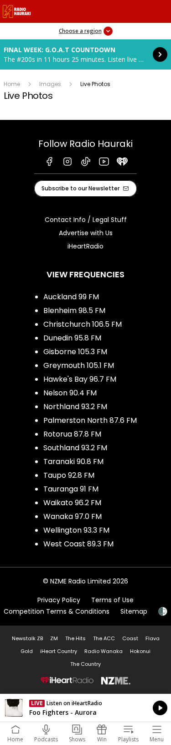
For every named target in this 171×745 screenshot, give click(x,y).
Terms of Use (112, 600)
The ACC (104, 638)
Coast (130, 638)
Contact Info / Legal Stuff (86, 219)
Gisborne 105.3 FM (75, 351)
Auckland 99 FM (71, 297)
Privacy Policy (58, 600)
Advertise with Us (86, 233)
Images (50, 84)
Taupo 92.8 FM (68, 475)
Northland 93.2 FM (75, 406)
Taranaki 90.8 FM (73, 461)
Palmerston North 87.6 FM (90, 420)
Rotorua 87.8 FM (72, 434)
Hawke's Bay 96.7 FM (79, 379)
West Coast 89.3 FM (78, 544)
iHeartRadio (85, 246)
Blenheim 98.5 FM (74, 310)
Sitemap (133, 611)
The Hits (75, 638)
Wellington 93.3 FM (76, 530)
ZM (54, 638)
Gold (27, 651)
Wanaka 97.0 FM (72, 516)
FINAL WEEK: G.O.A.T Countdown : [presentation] (85, 54)
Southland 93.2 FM (75, 448)
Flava (152, 638)
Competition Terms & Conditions (56, 611)
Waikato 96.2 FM (72, 502)
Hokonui (140, 651)
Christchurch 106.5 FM (82, 324)
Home (12, 84)
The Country (85, 664)
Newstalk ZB (27, 638)
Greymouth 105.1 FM (78, 365)
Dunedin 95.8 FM (72, 338)
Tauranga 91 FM (70, 489)
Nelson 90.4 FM (70, 393)
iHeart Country (58, 651)
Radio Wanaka (103, 651)
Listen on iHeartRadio (85, 708)
